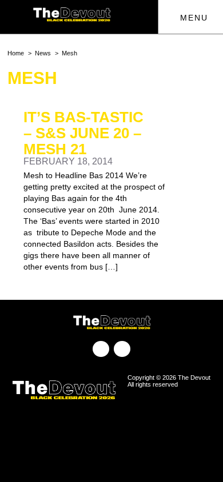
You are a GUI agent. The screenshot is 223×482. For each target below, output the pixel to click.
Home (15, 53)
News (43, 53)
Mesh (69, 53)
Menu (192, 17)
